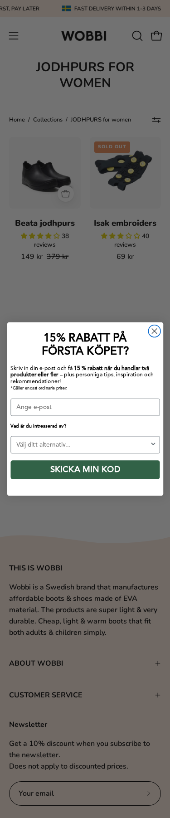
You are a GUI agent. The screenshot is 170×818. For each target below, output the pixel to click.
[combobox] (83, 444)
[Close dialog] (154, 331)
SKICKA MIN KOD (85, 470)
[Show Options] (153, 444)
